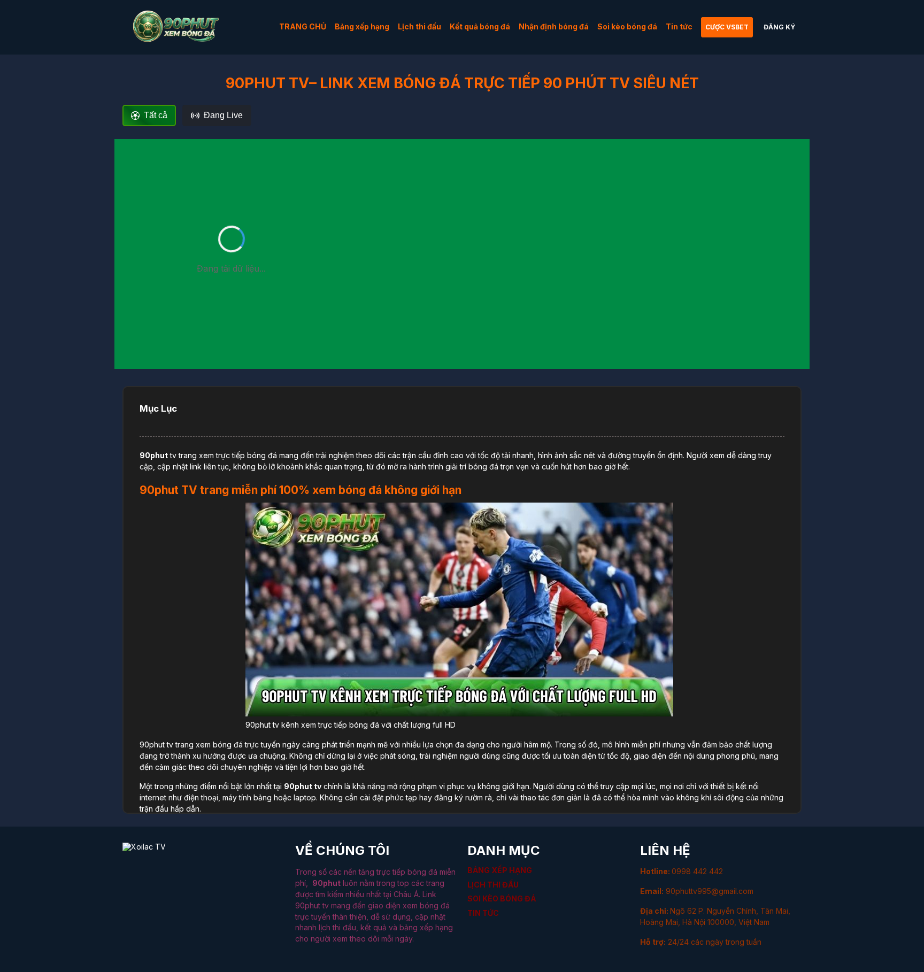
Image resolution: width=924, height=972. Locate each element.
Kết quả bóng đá (480, 26)
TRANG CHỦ (302, 26)
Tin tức (679, 26)
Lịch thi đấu (419, 26)
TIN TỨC (483, 912)
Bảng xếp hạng (362, 26)
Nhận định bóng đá (554, 26)
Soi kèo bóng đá (627, 26)
